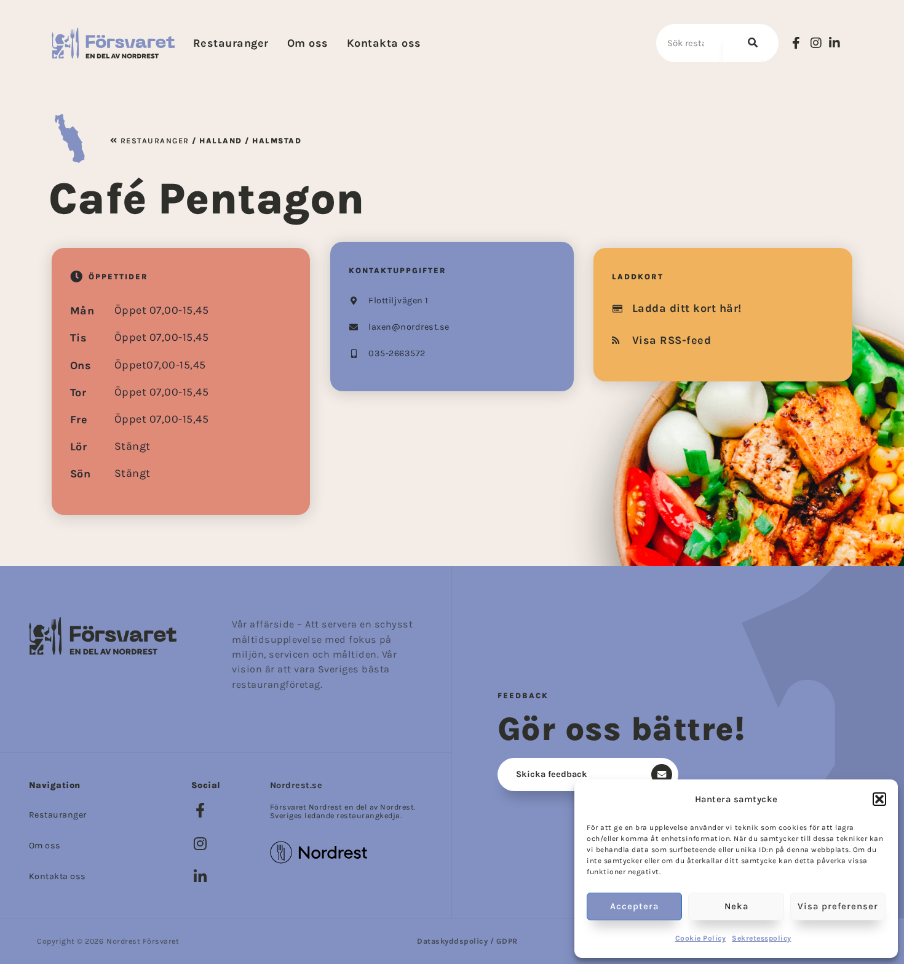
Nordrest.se (296, 785)
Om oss (307, 43)
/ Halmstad (272, 140)
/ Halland (215, 140)
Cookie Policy (700, 938)
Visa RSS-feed (672, 340)
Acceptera (634, 906)
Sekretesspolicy (761, 938)
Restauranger (231, 43)
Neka (736, 906)
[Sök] (750, 42)
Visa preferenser (838, 906)
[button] (879, 799)
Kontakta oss (384, 43)
